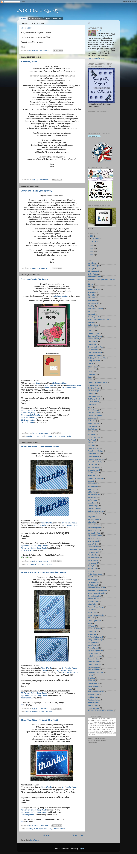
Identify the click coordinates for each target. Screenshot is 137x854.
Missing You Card (94, 525)
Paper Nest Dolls (93, 552)
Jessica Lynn (92, 489)
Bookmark (91, 314)
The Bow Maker (93, 667)
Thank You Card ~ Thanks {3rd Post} (40, 720)
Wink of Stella (66, 436)
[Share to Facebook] (60, 51)
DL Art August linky (28, 420)
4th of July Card (93, 271)
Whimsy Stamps (93, 703)
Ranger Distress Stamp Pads (97, 590)
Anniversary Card (94, 289)
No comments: (44, 50)
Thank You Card (46, 564)
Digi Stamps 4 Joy (94, 396)
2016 (92, 246)
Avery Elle (91, 292)
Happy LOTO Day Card (96, 478)
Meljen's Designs (93, 519)
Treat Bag (91, 678)
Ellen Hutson (92, 426)
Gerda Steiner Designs (95, 462)
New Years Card (93, 541)
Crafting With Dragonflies (97, 358)
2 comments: (43, 825)
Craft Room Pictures (95, 352)
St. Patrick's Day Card (95, 637)
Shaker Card (92, 612)
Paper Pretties (93, 555)
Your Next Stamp (94, 708)
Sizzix (90, 623)
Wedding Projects (94, 700)
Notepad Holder (93, 547)
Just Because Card (94, 495)
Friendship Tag (93, 456)
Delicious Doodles (94, 388)
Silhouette (91, 618)
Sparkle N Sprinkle (94, 629)
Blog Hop (91, 306)
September (96, 239)
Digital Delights (93, 402)
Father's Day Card (94, 437)
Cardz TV (91, 331)
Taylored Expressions (95, 651)
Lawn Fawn (92, 503)
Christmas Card (93, 339)
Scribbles (91, 610)
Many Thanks (46, 523)
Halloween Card (93, 476)
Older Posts (77, 835)
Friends (44, 670)
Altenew (91, 284)
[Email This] (54, 51)
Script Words (50, 385)
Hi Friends (26, 28)
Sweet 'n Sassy (93, 645)
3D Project (91, 269)
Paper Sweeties (93, 560)
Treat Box (91, 681)
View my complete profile (97, 58)
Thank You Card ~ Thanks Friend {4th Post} (43, 572)
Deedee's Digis (93, 385)
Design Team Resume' (53, 18)
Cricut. (90, 372)
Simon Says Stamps (94, 621)
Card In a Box (92, 328)
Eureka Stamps (93, 429)
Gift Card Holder (93, 467)
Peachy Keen (92, 566)
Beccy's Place (92, 300)
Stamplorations (93, 642)
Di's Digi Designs (93, 391)
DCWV (36, 829)
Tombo (90, 675)
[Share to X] (58, 51)
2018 (92, 236)
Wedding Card (93, 697)
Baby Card (91, 298)
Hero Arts (91, 481)
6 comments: (43, 561)
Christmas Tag (93, 341)
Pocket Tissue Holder (95, 574)
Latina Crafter (93, 500)
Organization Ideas (94, 549)
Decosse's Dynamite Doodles (97, 382)
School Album (93, 604)
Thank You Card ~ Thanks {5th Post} (40, 446)
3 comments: (43, 709)
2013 (92, 255)
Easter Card (92, 421)
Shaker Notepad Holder (96, 615)
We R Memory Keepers (96, 692)
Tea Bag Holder (93, 653)
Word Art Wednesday (29, 417)
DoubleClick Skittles (95, 415)
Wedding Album (93, 694)
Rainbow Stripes (40, 525)
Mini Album (92, 522)
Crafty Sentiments (94, 361)
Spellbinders (92, 631)
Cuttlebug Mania (27, 815)
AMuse (90, 287)
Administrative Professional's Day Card (101, 279)
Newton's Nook (93, 544)
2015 (92, 249)
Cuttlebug (29, 829)
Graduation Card (94, 470)
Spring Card (92, 634)
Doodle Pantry (93, 410)
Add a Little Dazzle (94, 277)
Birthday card (31, 436)
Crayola (90, 363)
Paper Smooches (93, 558)
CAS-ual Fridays (27, 422)
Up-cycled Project (94, 686)
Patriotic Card (93, 563)
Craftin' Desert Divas (95, 355)
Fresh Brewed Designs (95, 451)
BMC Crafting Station (95, 309)
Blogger (81, 849)
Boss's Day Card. (93, 317)
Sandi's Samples (93, 601)
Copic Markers (42, 436)
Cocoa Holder (92, 344)
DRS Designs (92, 418)
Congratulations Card (95, 347)
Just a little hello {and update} (36, 190)
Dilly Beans (92, 404)
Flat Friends (92, 440)
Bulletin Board (93, 325)
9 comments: (43, 433)
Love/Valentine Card (95, 514)
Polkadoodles (92, 577)
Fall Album (91, 432)
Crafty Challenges (35, 18)
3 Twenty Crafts (93, 266)
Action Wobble (93, 274)
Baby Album (92, 295)
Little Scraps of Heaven (96, 511)
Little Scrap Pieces (94, 508)
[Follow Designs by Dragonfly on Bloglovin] (94, 137)
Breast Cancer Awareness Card (98, 320)
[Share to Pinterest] (62, 51)
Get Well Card (92, 465)
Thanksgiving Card (94, 664)
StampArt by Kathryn (95, 640)
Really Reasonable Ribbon (97, 593)
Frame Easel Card (94, 448)
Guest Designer (93, 473)
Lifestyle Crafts (93, 506)
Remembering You (94, 596)
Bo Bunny (91, 311)
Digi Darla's (92, 393)
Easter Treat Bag (93, 424)
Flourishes (91, 445)
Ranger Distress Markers (96, 588)
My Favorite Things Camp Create (34, 545)
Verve (90, 689)
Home (23, 18)
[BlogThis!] (56, 51)
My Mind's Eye (93, 538)
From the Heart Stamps (96, 459)
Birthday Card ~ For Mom (34, 279)
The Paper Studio (94, 670)
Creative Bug (92, 369)
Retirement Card (93, 599)
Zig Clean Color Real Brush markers (100, 711)
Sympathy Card (93, 648)
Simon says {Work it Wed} (31, 415)
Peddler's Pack (93, 569)
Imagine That (92, 484)
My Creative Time (61, 296)
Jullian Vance (92, 492)
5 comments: (44, 180)
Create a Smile (93, 366)
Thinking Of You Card (95, 673)
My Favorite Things (69, 523)
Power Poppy (92, 580)
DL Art (90, 407)
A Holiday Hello (29, 61)
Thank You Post (93, 662)
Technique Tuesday (95, 656)
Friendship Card (93, 454)
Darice (90, 377)
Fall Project (92, 434)
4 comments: (44, 268)
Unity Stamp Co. (93, 683)
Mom (38, 383)
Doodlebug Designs (94, 413)
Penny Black (92, 571)
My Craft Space (93, 530)
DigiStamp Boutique (95, 399)
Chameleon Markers (95, 336)
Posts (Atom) (34, 840)
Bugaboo (91, 322)
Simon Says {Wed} (28, 413)
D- (100, 31)
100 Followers (92, 263)
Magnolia (91, 517)
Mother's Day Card (94, 528)
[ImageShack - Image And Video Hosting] (88, 23)
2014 (92, 252)
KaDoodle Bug (93, 497)
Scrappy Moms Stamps (96, 607)
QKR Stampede (93, 585)
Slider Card (92, 626)
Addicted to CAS (27, 550)
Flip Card (91, 443)
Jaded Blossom (93, 486)
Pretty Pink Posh (93, 582)
